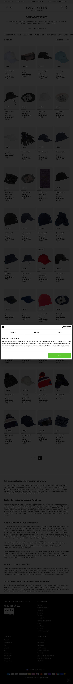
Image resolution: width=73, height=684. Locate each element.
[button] (69, 680)
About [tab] (60, 332)
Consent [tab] (12, 332)
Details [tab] (36, 332)
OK (59, 355)
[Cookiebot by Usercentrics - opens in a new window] (63, 327)
